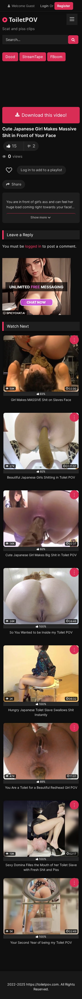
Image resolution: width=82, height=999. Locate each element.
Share (16, 184)
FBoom (56, 56)
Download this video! (43, 115)
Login (44, 6)
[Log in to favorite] (9, 170)
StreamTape (32, 56)
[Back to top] (68, 985)
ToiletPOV (22, 19)
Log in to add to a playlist (41, 170)
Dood (10, 56)
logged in (33, 246)
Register (63, 6)
